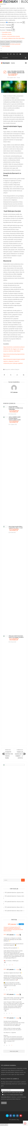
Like (19, 77)
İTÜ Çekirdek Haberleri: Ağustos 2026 (14, 892)
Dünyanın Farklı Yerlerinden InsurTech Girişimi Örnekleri (16, 637)
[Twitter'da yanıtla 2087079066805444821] (4, 1045)
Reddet (8, 41)
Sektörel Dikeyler (15, 369)
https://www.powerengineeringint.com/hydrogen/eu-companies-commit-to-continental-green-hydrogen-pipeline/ (14, 361)
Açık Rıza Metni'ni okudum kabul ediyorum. (13, 1092)
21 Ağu (17, 934)
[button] (14, 6)
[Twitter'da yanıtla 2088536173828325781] (4, 1013)
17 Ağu (17, 969)
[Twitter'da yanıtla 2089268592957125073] (4, 990)
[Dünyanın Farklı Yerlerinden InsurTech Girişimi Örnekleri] (5, 689)
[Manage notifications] (25, 1123)
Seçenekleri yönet (6, 32)
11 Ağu (17, 1018)
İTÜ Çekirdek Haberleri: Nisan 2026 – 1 (14, 910)
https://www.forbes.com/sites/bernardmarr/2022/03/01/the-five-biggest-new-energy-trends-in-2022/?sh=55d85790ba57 (14, 349)
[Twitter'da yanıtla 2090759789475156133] (4, 965)
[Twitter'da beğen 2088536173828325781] (9, 1013)
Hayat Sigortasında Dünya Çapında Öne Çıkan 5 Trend (16, 528)
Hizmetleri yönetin (7, 34)
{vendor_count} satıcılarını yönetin (11, 36)
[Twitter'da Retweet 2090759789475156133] (7, 965)
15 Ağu (17, 994)
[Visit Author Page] (14, 387)
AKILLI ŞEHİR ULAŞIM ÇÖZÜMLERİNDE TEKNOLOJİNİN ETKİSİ (15, 419)
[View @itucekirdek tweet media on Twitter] (5, 962)
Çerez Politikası (6, 46)
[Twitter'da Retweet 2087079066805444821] (7, 1045)
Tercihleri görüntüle (16, 41)
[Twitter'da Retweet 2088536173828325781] (7, 1013)
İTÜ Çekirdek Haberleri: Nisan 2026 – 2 (14, 907)
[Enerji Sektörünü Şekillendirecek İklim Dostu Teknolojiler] (5, 408)
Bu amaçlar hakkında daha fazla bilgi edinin (13, 38)
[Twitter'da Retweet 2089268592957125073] (7, 990)
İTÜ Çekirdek (14, 392)
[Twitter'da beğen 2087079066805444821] (9, 1045)
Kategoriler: (7, 369)
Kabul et (3, 41)
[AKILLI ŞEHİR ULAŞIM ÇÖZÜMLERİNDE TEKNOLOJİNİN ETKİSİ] (5, 470)
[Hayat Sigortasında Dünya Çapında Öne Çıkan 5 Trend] (5, 579)
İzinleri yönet (4, 1124)
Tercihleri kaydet (5, 44)
